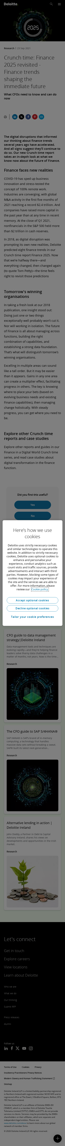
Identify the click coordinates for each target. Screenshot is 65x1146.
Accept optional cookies (32, 600)
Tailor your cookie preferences (32, 617)
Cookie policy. (39, 589)
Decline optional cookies (33, 608)
